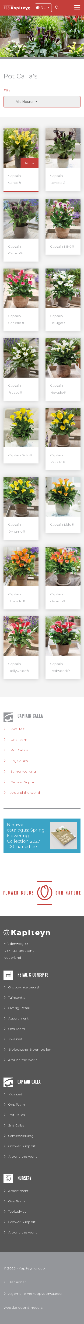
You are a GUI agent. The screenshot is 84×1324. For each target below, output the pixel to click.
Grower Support (24, 782)
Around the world (25, 792)
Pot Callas (16, 1115)
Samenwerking (23, 771)
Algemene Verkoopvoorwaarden (35, 1294)
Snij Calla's (19, 761)
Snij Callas (16, 1125)
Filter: (8, 90)
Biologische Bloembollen (29, 1049)
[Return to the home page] (17, 8)
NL (42, 8)
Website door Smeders (23, 1307)
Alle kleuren (25, 102)
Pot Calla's (19, 750)
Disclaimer (17, 1282)
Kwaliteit (17, 729)
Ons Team (18, 740)
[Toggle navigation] (77, 7)
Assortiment (18, 1018)
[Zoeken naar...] (58, 7)
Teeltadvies (17, 1211)
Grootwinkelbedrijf (23, 987)
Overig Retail (19, 1008)
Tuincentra (16, 997)
